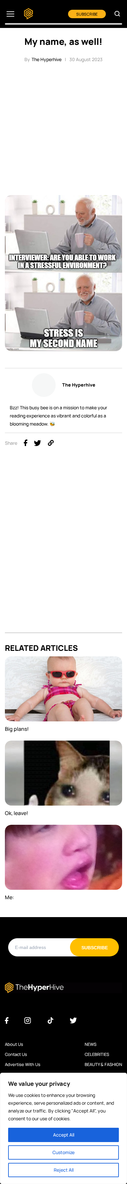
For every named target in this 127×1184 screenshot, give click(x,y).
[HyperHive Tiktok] (50, 1021)
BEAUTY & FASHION (103, 1064)
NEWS (90, 1044)
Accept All (63, 1135)
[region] (63, 1128)
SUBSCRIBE (87, 14)
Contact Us (16, 1054)
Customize (63, 1152)
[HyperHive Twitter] (73, 1021)
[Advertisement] (63, 128)
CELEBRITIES (97, 1054)
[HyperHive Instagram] (27, 1021)
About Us (14, 1044)
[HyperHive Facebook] (6, 1020)
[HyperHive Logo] (28, 14)
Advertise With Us (22, 1064)
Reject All (64, 1170)
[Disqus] (63, 550)
